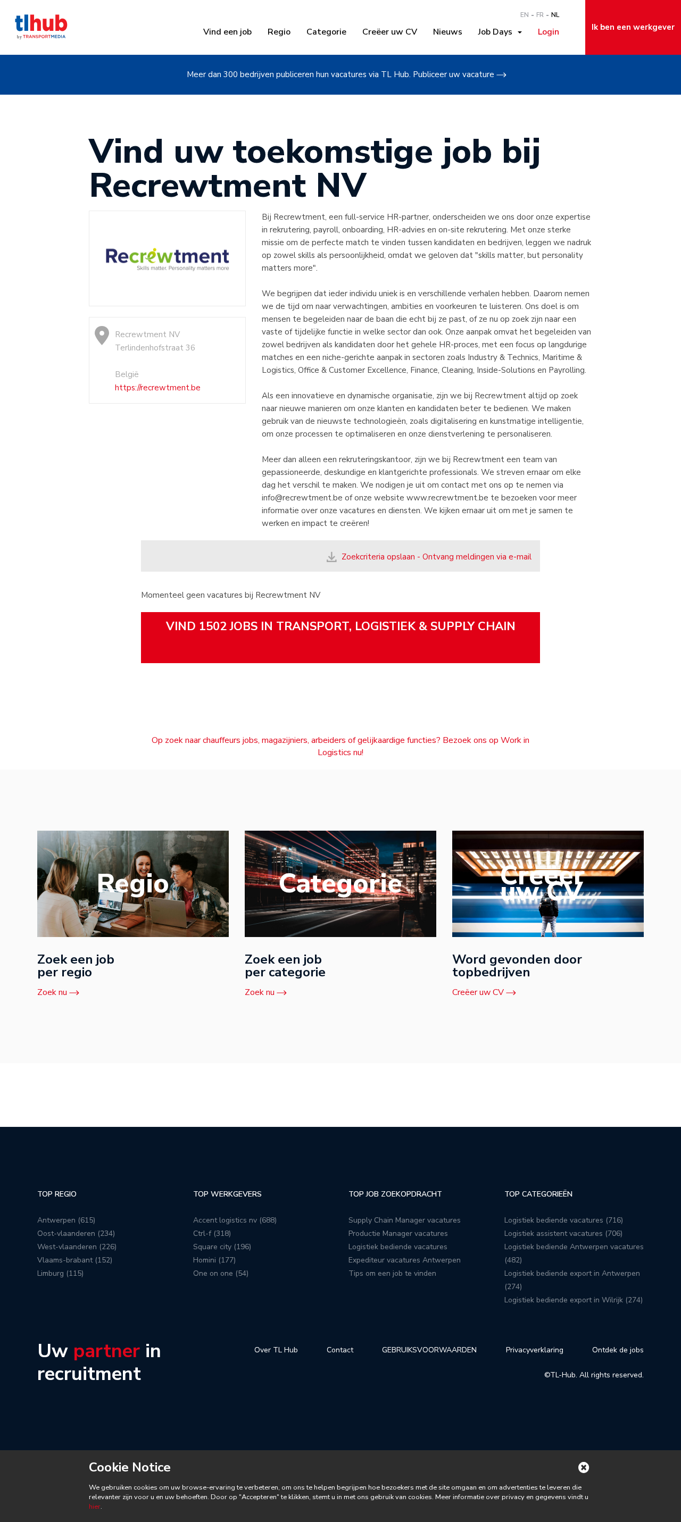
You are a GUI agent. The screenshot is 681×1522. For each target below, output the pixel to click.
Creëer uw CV (389, 32)
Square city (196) (222, 1247)
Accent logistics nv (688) (235, 1220)
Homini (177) (214, 1260)
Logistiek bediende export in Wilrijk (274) (573, 1300)
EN (524, 15)
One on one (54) (220, 1273)
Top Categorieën (538, 1194)
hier (95, 1506)
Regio (279, 32)
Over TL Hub (276, 1350)
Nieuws (447, 32)
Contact (340, 1350)
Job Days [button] (497, 32)
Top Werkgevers (227, 1194)
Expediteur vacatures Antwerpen (404, 1260)
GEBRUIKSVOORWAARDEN (429, 1350)
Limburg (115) (60, 1273)
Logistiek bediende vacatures (397, 1247)
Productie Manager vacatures (398, 1233)
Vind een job (227, 32)
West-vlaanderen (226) (77, 1247)
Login (548, 32)
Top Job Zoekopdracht (395, 1194)
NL (555, 15)
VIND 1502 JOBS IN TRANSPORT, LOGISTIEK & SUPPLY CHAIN (341, 626)
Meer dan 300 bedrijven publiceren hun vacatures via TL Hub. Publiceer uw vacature (340, 74)
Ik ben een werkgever (633, 27)
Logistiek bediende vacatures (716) (563, 1220)
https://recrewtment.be (158, 387)
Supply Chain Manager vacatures (404, 1220)
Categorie (326, 32)
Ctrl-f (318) (212, 1233)
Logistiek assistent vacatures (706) (563, 1233)
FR (540, 15)
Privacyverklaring (534, 1350)
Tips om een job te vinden (392, 1273)
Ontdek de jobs (618, 1350)
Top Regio (57, 1194)
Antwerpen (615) (66, 1220)
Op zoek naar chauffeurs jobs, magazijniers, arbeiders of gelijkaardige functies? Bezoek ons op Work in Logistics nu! (340, 746)
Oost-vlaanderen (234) (76, 1233)
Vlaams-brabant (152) (74, 1260)
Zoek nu (52, 992)
